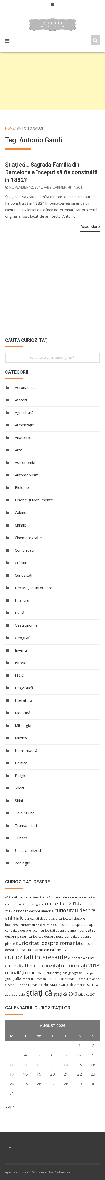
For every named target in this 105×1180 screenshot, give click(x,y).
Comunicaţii (24, 550)
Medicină (22, 712)
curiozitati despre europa (75, 924)
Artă (18, 449)
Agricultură (24, 412)
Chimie (20, 525)
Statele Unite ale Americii (68, 985)
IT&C (19, 675)
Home (10, 128)
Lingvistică (24, 687)
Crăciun (21, 562)
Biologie (22, 487)
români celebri (38, 985)
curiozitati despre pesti (46, 936)
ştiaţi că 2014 (87, 994)
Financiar (22, 600)
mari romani (66, 979)
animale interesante (70, 897)
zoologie (18, 994)
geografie (13, 978)
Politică (21, 762)
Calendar (22, 512)
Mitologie (23, 725)
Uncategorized (28, 850)
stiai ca (92, 984)
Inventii (21, 650)
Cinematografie (28, 537)
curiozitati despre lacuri (22, 930)
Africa (9, 897)
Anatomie (23, 437)
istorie (52, 979)
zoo (8, 994)
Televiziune (25, 812)
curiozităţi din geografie (65, 973)
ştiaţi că (39, 993)
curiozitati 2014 (62, 903)
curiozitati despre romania (48, 943)
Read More (90, 226)
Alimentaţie (24, 424)
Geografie (24, 637)
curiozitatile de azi (81, 958)
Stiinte (20, 800)
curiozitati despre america (33, 911)
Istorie (21, 662)
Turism (21, 837)
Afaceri (21, 399)
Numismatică (26, 750)
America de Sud (43, 897)
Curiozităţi (23, 575)
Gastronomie (26, 625)
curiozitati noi (20, 965)
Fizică (19, 612)
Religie (21, 775)
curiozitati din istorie (43, 949)
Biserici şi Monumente (34, 500)
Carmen (59, 187)
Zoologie (22, 863)
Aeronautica (25, 387)
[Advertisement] (52, 81)
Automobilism (26, 474)
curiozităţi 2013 (81, 965)
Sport (19, 787)
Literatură (23, 700)
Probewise (62, 1172)
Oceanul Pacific (16, 985)
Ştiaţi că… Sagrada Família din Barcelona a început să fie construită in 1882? (51, 172)
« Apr (9, 1106)
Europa (89, 973)
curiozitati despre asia (41, 918)
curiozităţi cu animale (25, 972)
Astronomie (25, 462)
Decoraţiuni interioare (33, 587)
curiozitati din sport (76, 950)
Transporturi (26, 825)
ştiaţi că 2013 (65, 994)
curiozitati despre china (37, 925)
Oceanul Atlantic (87, 979)
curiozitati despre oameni (59, 930)
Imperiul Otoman (34, 979)
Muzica (21, 737)
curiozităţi (49, 965)
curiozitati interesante (36, 957)
